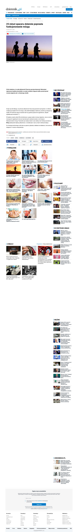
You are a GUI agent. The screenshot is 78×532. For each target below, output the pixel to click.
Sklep (71, 6)
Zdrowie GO (20, 18)
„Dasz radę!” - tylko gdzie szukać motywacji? (43, 190)
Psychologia (49, 522)
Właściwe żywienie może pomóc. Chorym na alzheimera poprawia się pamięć (29, 162)
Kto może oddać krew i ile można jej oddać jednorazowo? (44, 176)
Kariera (25, 528)
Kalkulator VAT (65, 519)
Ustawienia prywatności (62, 528)
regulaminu (40, 500)
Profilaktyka (15, 15)
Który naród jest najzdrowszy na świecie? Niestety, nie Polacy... (13, 204)
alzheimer (28, 137)
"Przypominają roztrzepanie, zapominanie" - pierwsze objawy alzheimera (13, 162)
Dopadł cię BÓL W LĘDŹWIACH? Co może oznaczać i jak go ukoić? (45, 204)
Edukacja (35, 518)
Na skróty (8, 513)
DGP (51, 6)
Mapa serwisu (52, 528)
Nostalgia (15, 18)
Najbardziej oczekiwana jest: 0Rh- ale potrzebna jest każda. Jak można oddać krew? (13, 190)
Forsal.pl (7, 519)
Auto (21, 515)
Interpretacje (8, 522)
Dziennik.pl (23, 513)
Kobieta (34, 515)
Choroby (48, 521)
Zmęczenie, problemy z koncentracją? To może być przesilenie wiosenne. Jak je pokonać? (28, 205)
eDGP (7, 518)
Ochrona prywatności (41, 528)
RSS (71, 528)
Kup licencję (19, 133)
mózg (16, 137)
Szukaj (70, 9)
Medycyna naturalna (50, 519)
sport (12, 137)
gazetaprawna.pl (65, 6)
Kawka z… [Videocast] (28, 18)
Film (34, 522)
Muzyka (34, 523)
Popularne (39, 244)
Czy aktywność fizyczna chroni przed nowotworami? (45, 161)
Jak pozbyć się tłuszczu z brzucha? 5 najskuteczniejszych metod (12, 220)
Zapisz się (39, 504)
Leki (47, 518)
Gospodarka (23, 518)
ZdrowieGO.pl (56, 6)
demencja (21, 137)
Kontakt (8, 528)
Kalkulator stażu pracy (66, 518)
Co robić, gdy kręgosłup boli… (29, 219)
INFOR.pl (32, 6)
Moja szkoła (35, 519)
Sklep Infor (8, 523)
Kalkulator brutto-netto (66, 522)
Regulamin (32, 528)
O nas (13, 528)
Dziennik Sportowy (37, 18)
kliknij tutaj (45, 508)
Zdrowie (8, 15)
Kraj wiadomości (47, 244)
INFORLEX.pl (45, 6)
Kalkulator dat (64, 515)
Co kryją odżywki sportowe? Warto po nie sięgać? (12, 176)
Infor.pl (7, 515)
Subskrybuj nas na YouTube (14, 33)
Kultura (34, 525)
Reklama (19, 528)
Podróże (22, 523)
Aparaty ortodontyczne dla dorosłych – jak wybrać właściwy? (28, 190)
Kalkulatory (64, 513)
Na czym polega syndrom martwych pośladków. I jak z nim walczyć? (28, 176)
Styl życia (48, 523)
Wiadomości (23, 519)
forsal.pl (38, 6)
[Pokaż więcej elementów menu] (72, 12)
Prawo (48, 515)
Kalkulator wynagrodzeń (66, 523)
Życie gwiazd (35, 521)
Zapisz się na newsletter (29, 33)
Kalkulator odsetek (65, 521)
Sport (22, 521)
